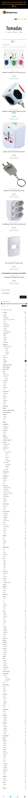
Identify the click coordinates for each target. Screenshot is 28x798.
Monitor (4, 596)
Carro (4, 321)
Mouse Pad (5, 638)
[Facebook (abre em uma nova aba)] (13, 6)
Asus (4, 699)
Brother (5, 784)
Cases (4, 539)
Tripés (4, 340)
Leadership (5, 763)
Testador (5, 500)
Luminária (5, 330)
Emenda (5, 432)
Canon (4, 416)
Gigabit (4, 743)
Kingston (5, 650)
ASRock (4, 697)
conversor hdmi (6, 444)
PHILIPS (4, 656)
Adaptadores (12, 70)
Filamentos (5, 573)
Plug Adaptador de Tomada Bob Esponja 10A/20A (14, 277)
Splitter (4, 737)
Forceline (5, 505)
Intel (4, 713)
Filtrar (24, 305)
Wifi (4, 483)
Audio (7, 378)
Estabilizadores (6, 471)
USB (4, 481)
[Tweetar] (10, 796)
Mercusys (7, 352)
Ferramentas (5, 485)
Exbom (4, 563)
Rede (4, 359)
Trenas (4, 501)
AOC (4, 598)
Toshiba (5, 669)
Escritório (5, 646)
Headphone (5, 517)
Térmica (5, 576)
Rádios (4, 402)
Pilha (4, 658)
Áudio (4, 355)
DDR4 (4, 590)
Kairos (4, 507)
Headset (5, 518)
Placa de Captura (6, 671)
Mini (4, 398)
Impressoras (5, 571)
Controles (5, 435)
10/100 (4, 741)
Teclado (4, 749)
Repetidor (5, 715)
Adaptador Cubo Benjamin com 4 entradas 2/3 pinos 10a (13, 72)
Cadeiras (5, 316)
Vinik (4, 403)
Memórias (5, 586)
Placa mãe (5, 694)
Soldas (4, 498)
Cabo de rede (6, 374)
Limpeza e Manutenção (8, 492)
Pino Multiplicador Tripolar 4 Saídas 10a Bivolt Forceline (14, 224)
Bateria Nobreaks (6, 366)
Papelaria (5, 644)
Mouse (4, 611)
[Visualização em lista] (15, 41)
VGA (4, 389)
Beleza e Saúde (6, 369)
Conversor (5, 376)
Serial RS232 (8, 679)
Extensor (5, 382)
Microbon (7, 457)
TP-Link (7, 353)
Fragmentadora (6, 324)
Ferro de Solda (6, 491)
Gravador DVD (6, 326)
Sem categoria (6, 735)
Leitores (4, 578)
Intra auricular (6, 520)
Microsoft (5, 630)
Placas (4, 705)
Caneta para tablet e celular (8, 410)
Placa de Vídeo (6, 684)
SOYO (4, 609)
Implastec (7, 466)
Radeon (4, 690)
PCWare (4, 703)
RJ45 (4, 433)
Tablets (4, 339)
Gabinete (4, 535)
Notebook (5, 387)
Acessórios (5, 312)
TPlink (4, 747)
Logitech (5, 627)
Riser (4, 692)
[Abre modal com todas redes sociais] (24, 796)
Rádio (4, 335)
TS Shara (5, 473)
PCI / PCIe (5, 675)
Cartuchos (5, 414)
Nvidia (4, 686)
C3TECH (4, 614)
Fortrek (4, 529)
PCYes (4, 531)
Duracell (5, 660)
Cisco (4, 724)
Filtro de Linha (6, 503)
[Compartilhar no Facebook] (3, 796)
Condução (5, 515)
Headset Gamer (6, 547)
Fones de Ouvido (6, 511)
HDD (4, 543)
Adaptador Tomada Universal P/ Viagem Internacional (14, 151)
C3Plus (4, 756)
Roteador (5, 722)
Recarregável (6, 667)
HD (3, 537)
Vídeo (4, 362)
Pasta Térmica (6, 462)
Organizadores (6, 496)
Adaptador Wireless (7, 346)
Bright (4, 560)
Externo (5, 541)
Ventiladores (5, 342)
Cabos (4, 371)
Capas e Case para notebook (9, 319)
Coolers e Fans (6, 447)
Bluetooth (5, 357)
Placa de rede (6, 673)
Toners (4, 782)
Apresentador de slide (7, 364)
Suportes (5, 337)
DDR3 (4, 588)
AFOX (4, 696)
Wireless (7, 680)
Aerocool (5, 524)
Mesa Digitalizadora (7, 331)
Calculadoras (5, 317)
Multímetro (5, 494)
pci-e (4, 707)
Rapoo (4, 634)
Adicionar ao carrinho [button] (14, 78)
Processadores (5, 709)
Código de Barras (6, 582)
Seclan (4, 745)
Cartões (4, 580)
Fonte (4, 522)
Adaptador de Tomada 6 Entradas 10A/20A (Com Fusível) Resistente (14, 112)
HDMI (4, 385)
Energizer (5, 663)
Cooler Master (8, 451)
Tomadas (20, 32)
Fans (4, 449)
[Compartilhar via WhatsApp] (17, 796)
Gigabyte (5, 701)
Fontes (4, 383)
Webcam (4, 788)
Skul (4, 607)
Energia (4, 480)
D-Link (7, 350)
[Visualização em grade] (12, 41)
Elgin (4, 662)
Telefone (4, 776)
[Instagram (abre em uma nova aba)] (15, 6)
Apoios (4, 751)
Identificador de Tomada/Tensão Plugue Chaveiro (14, 190)
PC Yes (7, 458)
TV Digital (5, 445)
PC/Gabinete (5, 427)
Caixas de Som (6, 391)
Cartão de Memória (7, 412)
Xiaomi (4, 733)
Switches (4, 739)
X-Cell (4, 569)
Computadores (6, 424)
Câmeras (4, 408)
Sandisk (4, 654)
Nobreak (4, 640)
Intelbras (5, 717)
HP (3, 550)
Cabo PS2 (5, 616)
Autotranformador (7, 487)
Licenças (4, 584)
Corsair (7, 453)
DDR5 (4, 592)
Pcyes (4, 603)
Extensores (5, 478)
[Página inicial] (6, 32)
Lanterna (5, 328)
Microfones (5, 594)
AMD (4, 711)
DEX (4, 618)
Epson (4, 418)
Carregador (5, 489)
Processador (5, 469)
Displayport (5, 380)
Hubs (4, 558)
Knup (4, 395)
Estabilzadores (6, 475)
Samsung (5, 605)
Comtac (7, 348)
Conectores (5, 430)
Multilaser (5, 400)
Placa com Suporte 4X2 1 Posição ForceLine (14, 263)
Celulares (5, 323)
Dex (6, 455)
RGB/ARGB (5, 437)
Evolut (4, 620)
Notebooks (5, 333)
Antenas (5, 314)
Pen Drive (5, 648)
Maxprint (5, 396)
